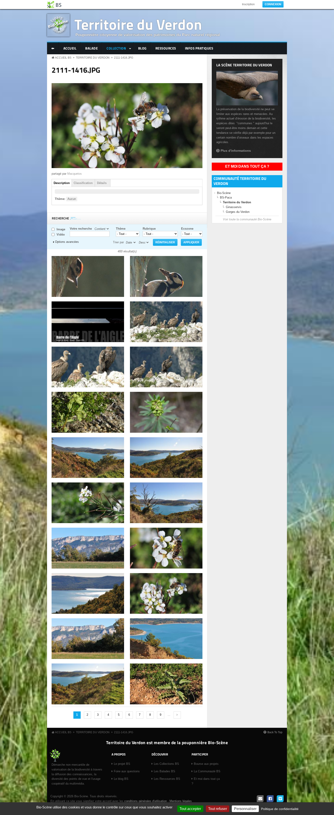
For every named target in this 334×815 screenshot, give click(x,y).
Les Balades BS (164, 771)
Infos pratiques (199, 48)
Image (61, 229)
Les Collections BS (166, 763)
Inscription (248, 4)
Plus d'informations (236, 150)
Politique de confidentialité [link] (280, 809)
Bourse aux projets (206, 763)
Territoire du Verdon (138, 24)
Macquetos (74, 173)
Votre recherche (81, 228)
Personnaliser (245, 809)
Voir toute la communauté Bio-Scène (247, 219)
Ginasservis (234, 207)
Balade (91, 48)
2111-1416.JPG (123, 57)
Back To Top (274, 732)
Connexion (273, 4)
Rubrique (149, 228)
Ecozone (187, 228)
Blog (142, 48)
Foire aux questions (127, 771)
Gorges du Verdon (237, 212)
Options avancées (67, 242)
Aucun (71, 199)
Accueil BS (63, 57)
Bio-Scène (224, 193)
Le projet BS (122, 763)
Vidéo (61, 234)
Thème (120, 228)
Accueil (70, 48)
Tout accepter (190, 809)
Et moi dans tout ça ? (247, 166)
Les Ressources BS (167, 778)
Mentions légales (180, 801)
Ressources (165, 48)
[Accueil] (54, 4)
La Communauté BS (207, 771)
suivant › (177, 715)
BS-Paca (226, 197)
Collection (114, 49)
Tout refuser (217, 809)
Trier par (118, 242)
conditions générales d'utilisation (145, 801)
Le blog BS (121, 778)
